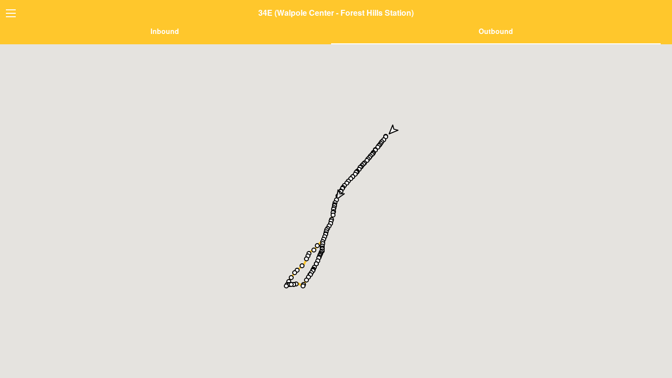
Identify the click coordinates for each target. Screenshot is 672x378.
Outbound (496, 31)
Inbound (165, 31)
